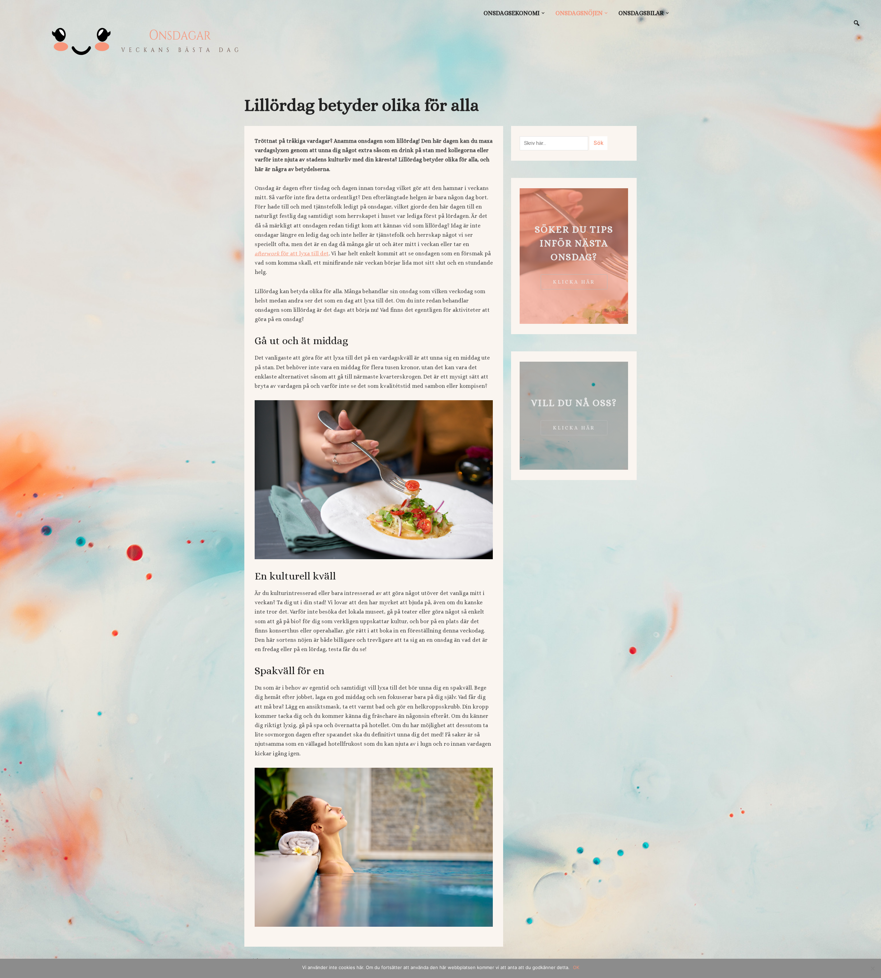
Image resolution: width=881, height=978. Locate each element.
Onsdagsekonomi (512, 13)
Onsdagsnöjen (579, 13)
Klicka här (574, 282)
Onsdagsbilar (641, 13)
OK (576, 967)
